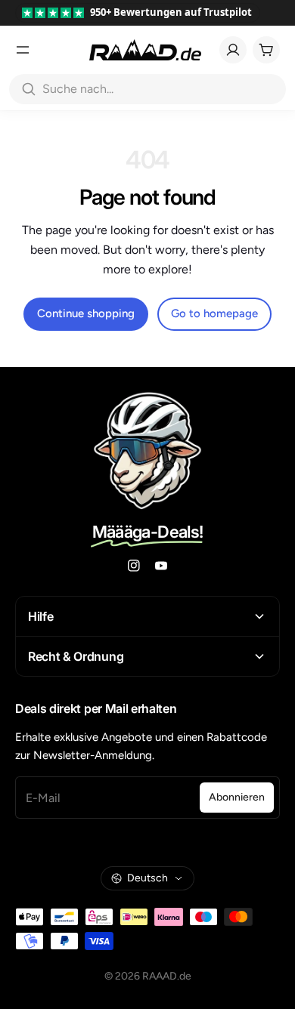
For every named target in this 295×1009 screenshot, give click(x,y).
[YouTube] (161, 566)
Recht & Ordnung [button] (75, 656)
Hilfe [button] (40, 616)
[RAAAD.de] (145, 49)
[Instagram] (134, 566)
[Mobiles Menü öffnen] (22, 49)
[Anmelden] (233, 49)
